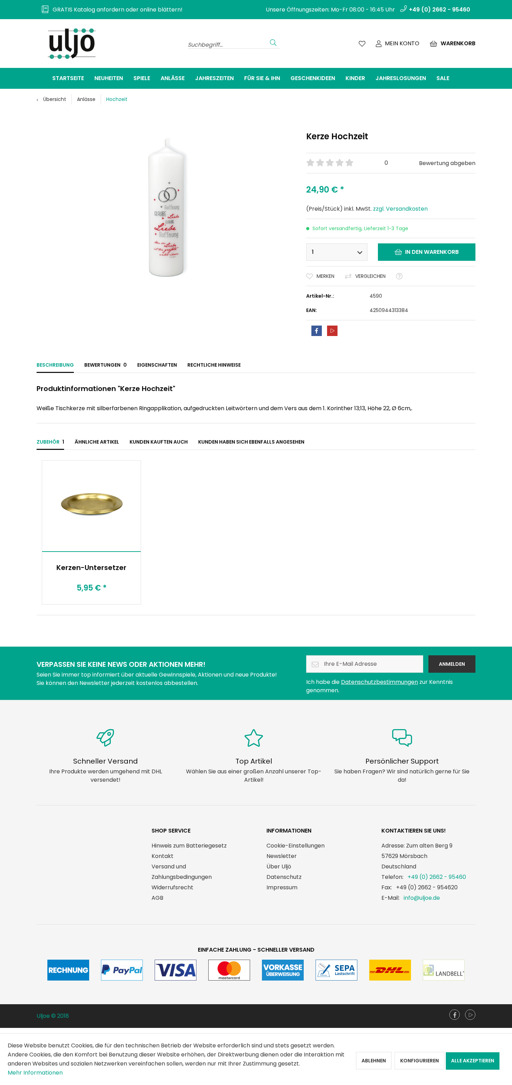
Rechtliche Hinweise (214, 364)
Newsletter (281, 856)
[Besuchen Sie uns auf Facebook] (454, 1014)
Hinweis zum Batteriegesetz (189, 846)
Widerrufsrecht (172, 887)
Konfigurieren (419, 1060)
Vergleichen (370, 276)
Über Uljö (278, 866)
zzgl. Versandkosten (400, 209)
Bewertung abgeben (447, 163)
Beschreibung (55, 364)
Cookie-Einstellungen (295, 846)
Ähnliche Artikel (97, 441)
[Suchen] (273, 42)
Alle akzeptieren (472, 1060)
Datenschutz (284, 877)
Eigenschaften (157, 364)
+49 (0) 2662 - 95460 (437, 877)
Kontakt (162, 856)
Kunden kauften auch (159, 441)
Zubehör (50, 441)
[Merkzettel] (362, 43)
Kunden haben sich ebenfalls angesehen (251, 441)
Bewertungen (105, 364)
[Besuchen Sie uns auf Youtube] (470, 1014)
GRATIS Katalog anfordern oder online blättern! (115, 10)
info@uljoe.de (422, 898)
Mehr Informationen (35, 1073)
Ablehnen (374, 1060)
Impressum (281, 887)
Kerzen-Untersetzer (91, 567)
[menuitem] (109, 9)
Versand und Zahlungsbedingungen (182, 871)
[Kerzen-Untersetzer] (91, 506)
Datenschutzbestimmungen (379, 682)
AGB (157, 898)
